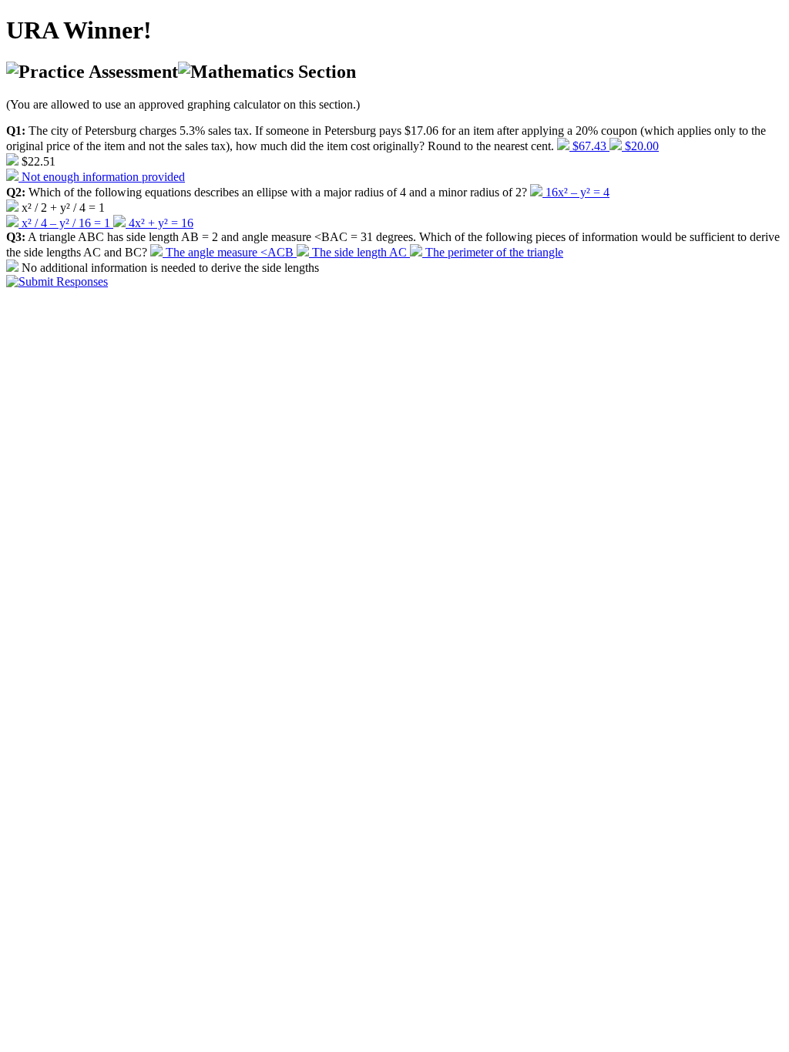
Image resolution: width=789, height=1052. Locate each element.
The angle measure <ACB (230, 252)
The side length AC (359, 252)
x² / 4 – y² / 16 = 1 (65, 222)
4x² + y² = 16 (159, 222)
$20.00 (640, 145)
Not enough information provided (101, 176)
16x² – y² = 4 (575, 192)
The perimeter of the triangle (492, 252)
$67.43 (589, 145)
